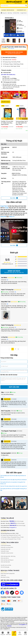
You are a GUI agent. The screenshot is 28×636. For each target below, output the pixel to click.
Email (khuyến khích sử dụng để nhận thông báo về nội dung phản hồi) (14, 371)
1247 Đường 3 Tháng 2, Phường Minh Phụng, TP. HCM (12, 537)
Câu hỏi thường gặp (5, 567)
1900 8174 (12, 523)
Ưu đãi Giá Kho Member (6, 545)
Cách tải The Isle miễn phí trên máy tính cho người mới (13, 486)
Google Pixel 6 (4, 206)
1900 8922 (14, 59)
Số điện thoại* (4, 366)
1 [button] (12, 349)
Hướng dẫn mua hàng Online (7, 547)
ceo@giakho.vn (6, 628)
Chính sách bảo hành (5, 561)
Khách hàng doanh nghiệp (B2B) (8, 573)
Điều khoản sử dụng (5, 577)
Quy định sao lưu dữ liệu (6, 565)
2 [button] (15, 349)
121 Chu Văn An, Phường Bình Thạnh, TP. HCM (10, 539)
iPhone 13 (11, 216)
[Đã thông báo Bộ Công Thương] (7, 609)
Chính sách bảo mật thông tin (7, 560)
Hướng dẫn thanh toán (5, 549)
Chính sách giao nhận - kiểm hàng (8, 556)
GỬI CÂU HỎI (14, 387)
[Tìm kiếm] (26, 5)
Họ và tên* (3, 361)
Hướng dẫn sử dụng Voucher (7, 553)
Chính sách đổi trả (5, 558)
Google (6, 207)
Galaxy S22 (3, 216)
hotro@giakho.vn (12, 527)
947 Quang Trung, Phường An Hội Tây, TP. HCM (11, 535)
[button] (10, 349)
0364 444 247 (13, 525)
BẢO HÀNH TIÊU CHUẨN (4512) (8, 74)
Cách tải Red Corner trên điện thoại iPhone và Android (13, 479)
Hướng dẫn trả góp (5, 551)
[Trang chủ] (14, 2)
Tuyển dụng (3, 575)
